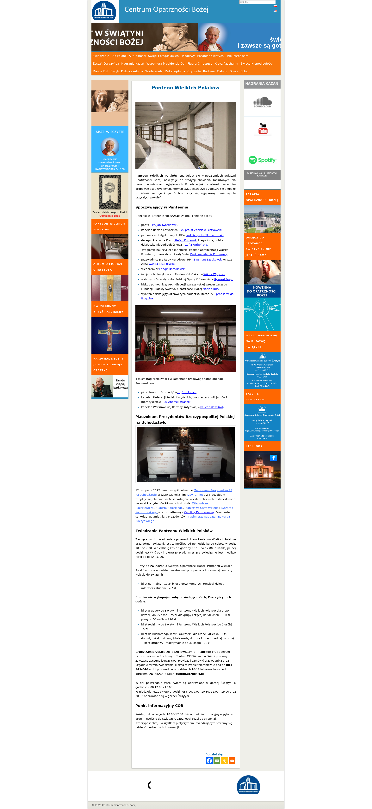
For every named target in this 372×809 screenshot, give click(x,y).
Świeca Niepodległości (256, 63)
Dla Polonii (119, 56)
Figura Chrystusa (200, 63)
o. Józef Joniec (186, 392)
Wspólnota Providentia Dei (165, 63)
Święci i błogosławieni (164, 56)
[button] (186, 37)
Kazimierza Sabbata (202, 516)
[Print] (232, 760)
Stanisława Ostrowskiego (202, 507)
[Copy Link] (224, 760)
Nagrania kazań (132, 63)
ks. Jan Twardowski (164, 224)
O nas (234, 71)
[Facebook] (209, 760)
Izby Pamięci (195, 494)
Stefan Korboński (185, 240)
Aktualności (137, 56)
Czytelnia (194, 71)
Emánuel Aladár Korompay (208, 254)
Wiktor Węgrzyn (214, 274)
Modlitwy (188, 56)
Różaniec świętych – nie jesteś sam (222, 56)
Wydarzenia (154, 71)
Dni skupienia (175, 71)
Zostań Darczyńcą (106, 63)
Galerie (222, 71)
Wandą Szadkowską (162, 263)
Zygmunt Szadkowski (208, 259)
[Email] (217, 760)
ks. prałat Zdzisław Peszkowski (201, 230)
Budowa (209, 71)
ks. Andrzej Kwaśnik (177, 401)
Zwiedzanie (101, 56)
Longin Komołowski (172, 269)
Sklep (244, 71)
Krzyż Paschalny (226, 63)
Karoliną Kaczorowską (199, 512)
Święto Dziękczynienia (126, 71)
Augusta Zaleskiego (169, 507)
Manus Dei (100, 71)
